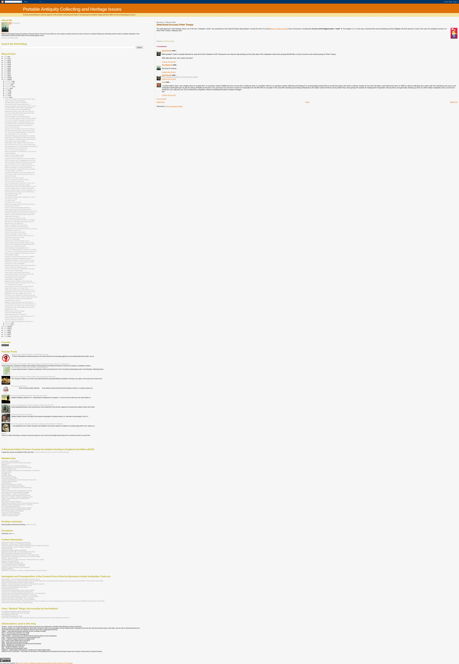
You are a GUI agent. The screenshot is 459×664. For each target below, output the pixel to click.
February (8, 323)
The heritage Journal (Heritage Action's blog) (16, 509)
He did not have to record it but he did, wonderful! (19, 286)
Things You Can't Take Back (11, 512)
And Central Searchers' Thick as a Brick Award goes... (20, 144)
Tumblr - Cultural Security (10, 515)
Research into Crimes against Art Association (16, 495)
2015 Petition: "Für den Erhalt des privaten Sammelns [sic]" (21, 579)
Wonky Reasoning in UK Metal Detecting (16, 227)
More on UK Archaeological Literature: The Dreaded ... (20, 219)
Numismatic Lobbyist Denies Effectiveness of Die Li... (20, 290)
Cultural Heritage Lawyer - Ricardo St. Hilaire (16, 547)
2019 (5, 70)
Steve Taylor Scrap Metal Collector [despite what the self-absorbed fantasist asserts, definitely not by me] (35, 617)
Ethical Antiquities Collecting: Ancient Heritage (16, 467)
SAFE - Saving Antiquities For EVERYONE (15, 498)
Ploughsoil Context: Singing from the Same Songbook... (21, 158)
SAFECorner (6, 500)
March (7, 97)
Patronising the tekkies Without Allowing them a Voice (20, 197)
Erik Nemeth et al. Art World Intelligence (14, 466)
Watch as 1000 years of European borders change (19, 242)
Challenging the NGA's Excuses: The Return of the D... (21, 291)
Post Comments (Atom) (174, 106)
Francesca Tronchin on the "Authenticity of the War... (20, 269)
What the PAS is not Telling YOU (14, 223)
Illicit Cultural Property (9, 476)
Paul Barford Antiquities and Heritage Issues (16, 611)
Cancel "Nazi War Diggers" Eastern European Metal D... (21, 118)
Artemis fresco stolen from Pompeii (15, 232)
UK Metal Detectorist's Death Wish (15, 277)
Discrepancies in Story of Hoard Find (15, 276)
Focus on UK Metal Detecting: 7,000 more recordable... (21, 249)
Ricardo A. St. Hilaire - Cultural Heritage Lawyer (17, 497)
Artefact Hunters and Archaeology (14, 311)
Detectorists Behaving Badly (13, 312)
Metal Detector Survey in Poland (14, 318)
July (6, 90)
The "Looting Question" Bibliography (13, 564)
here (13, 533)
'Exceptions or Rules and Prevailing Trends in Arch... (20, 307)
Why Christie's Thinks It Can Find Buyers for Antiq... (20, 262)
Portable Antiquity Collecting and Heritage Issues (72, 9)
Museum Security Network (10, 561)
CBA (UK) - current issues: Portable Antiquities (16, 544)
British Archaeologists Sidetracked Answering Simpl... (20, 204)
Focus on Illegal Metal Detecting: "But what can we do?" (29, 395)
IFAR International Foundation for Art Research (17, 553)
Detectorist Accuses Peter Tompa (14, 237)
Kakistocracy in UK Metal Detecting (15, 246)
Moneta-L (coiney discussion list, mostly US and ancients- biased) (23, 584)
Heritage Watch (7, 475)
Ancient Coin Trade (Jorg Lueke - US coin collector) (18, 599)
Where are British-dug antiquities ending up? (17, 207)
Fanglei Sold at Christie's (12, 216)
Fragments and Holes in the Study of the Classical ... (20, 111)
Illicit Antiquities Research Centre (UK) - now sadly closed (20, 555)
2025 (5, 58)
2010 (5, 332)
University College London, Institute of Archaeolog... (20, 188)
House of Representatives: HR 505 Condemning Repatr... (21, 297)
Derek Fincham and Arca (12, 127)
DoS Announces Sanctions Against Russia (17, 241)
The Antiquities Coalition (11, 255)
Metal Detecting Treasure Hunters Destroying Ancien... (20, 265)
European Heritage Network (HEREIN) (14, 550)
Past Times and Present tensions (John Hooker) (17, 602)
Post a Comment (161, 98)
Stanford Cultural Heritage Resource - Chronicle (17, 504)
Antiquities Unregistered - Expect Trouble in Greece (20, 260)
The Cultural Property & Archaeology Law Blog (17, 508)
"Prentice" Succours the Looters (14, 156)
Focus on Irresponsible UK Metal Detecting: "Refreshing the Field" (32, 405)
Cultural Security (7, 548)
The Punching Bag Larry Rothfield (13, 511)
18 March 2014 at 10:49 (169, 95)
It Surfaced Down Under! (9, 478)
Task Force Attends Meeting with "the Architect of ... (20, 321)
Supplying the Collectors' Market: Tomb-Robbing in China (30, 354)
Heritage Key (6, 473)
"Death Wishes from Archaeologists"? (15, 141)
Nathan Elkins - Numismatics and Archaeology (17, 487)
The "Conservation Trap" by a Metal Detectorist (18, 164)
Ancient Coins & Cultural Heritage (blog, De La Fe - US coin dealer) (23, 593)
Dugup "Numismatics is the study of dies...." (17, 288)
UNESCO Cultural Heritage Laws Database (16, 567)
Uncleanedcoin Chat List (10, 588)
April (6, 95)
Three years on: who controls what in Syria (17, 272)
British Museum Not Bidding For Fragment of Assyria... (20, 137)
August (7, 88)
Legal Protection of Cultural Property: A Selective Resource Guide (23, 559)
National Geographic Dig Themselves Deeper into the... (21, 106)
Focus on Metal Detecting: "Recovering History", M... (20, 316)
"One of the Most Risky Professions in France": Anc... (20, 183)
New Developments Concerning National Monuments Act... (22, 146)
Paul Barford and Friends (10, 614)
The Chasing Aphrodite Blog (11, 506)
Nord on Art (5, 489)
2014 (5, 79)
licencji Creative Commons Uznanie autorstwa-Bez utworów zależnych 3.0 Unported (45, 663)
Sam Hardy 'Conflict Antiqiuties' (12, 501)
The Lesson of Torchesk (19, 386)
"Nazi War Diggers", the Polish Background (17, 116)
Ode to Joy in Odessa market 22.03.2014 (17, 179)
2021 (5, 66)
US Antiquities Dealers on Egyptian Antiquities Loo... (19, 122)
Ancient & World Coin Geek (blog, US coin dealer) (18, 598)
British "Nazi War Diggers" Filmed (14, 155)
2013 (5, 327)
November (8, 83)
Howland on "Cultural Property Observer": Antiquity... (20, 256)
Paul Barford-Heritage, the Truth (12, 616)
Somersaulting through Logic (13, 193)
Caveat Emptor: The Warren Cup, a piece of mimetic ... (20, 305)
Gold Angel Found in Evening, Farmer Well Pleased (19, 192)
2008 (5, 336)
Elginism (4, 464)
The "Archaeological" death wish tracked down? (18, 125)
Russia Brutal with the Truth (13, 230)
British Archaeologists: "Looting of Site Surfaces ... (19, 167)
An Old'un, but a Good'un (12, 206)
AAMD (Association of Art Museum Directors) (16, 542)
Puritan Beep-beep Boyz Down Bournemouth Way (19, 274)
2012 (5, 328)
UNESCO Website (7, 569)
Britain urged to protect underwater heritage (17, 185)
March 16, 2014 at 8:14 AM (279, 29)
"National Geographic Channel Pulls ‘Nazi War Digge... (20, 99)
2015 (5, 77)
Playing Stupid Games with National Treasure (18, 258)
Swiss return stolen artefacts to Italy (15, 218)
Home (307, 102)
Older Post (453, 102)
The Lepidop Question (11, 195)
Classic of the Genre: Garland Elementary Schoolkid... (20, 169)
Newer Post (161, 102)
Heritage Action (6, 472)
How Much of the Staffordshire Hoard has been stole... (20, 295)
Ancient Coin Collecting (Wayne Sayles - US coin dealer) (20, 596)
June (6, 92)
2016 (5, 76)
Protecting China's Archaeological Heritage (15, 492)
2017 (5, 74)
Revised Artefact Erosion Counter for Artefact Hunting (52, 452)
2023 (5, 62)
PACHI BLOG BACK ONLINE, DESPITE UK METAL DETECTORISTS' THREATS (37, 424)
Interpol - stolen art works (10, 558)
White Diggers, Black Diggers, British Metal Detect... (20, 142)
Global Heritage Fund (9, 469)
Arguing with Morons (11, 309)
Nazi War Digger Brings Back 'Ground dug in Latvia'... (20, 130)
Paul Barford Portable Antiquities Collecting (16, 613)
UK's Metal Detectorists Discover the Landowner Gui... (20, 304)
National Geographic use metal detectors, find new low (20, 151)
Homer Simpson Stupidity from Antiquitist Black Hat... (20, 244)
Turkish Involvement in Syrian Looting (16, 234)
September (8, 86)
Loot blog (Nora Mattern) (9, 481)
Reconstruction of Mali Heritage (14, 270)
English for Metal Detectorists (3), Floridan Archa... (19, 302)
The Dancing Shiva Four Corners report (16, 148)
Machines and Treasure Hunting (14, 178)
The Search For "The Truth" (13, 202)
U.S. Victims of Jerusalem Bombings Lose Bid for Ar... (20, 132)
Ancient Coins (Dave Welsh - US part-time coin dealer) (19, 595)
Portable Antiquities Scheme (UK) (12, 562)
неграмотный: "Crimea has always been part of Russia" (21, 228)
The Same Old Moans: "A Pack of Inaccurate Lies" (19, 235)
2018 (5, 72)
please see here (31, 524)
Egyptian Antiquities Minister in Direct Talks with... (19, 281)
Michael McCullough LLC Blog (11, 484)
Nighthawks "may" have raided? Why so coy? (18, 293)
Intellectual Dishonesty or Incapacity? (15, 314)
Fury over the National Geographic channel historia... (20, 120)
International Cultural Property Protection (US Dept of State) (21, 556)
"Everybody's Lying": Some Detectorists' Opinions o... (20, 174)
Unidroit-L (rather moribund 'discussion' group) (17, 585)
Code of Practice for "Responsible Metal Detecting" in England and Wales (25, 545)
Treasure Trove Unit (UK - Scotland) (13, 566)
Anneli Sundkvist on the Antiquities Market (17, 248)
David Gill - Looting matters (10, 461)
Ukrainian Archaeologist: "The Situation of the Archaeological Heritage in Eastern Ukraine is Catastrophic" (36, 364)
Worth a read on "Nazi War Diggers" (15, 101)
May (6, 93)
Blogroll (4, 433)
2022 (5, 64)
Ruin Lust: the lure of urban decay (14, 181)
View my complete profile (10, 38)
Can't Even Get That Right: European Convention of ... (20, 128)
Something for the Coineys (12, 300)
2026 (5, 57)
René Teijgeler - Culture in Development (15, 494)
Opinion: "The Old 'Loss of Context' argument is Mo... (20, 165)
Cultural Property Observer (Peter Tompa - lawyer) (18, 582)
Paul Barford (167, 65)
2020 (5, 68)
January (7, 325)
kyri (163, 82)
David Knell (166, 51)
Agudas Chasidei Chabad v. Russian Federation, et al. (20, 190)
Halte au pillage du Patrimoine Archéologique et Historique (21, 470)
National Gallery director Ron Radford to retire (18, 209)
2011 (5, 330)
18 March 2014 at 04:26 (169, 72)
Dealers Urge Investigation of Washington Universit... (20, 253)
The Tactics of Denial (11, 199)
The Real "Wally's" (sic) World (13, 170)
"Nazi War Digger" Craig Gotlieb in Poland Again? (19, 107)
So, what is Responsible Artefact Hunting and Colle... (20, 113)
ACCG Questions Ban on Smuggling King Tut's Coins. (20, 160)
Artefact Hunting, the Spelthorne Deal (15, 267)
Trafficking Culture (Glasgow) (11, 514)
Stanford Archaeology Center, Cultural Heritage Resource (20, 503)
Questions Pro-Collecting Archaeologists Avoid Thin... (20, 221)
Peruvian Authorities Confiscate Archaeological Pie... (20, 123)
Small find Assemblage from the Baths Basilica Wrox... (20, 172)
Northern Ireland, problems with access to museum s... (21, 162)
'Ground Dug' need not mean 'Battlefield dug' (17, 109)
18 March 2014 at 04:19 (169, 62)
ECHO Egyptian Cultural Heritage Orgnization (16, 462)
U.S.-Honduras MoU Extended (13, 284)
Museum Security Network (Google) (13, 486)
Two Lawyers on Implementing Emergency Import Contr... (21, 251)
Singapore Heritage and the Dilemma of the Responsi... (20, 213)
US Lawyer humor (10, 200)
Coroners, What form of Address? (14, 319)
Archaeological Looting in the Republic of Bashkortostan (29, 367)
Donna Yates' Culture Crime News (15, 115)
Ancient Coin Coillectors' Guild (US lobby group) (17, 591)
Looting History (6, 483)
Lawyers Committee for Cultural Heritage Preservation (19, 480)
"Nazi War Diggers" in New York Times (16, 134)
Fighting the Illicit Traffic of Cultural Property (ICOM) (18, 552)
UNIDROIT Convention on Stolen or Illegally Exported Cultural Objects (24, 570)
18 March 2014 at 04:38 (169, 79)
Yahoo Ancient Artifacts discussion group (15, 587)
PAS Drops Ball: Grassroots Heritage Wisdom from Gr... (21, 186)
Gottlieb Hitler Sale (10, 153)
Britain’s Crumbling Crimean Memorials (16, 225)
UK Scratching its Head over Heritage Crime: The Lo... (20, 283)
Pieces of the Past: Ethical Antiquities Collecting (17, 490)
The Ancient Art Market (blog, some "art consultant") (18, 590)
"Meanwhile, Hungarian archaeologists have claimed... (20, 136)
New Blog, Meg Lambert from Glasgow (16, 102)
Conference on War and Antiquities (15, 263)
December (8, 81)
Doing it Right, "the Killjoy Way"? (14, 279)
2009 (5, 334)
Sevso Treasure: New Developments (15, 150)
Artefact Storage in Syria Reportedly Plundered (18, 298)
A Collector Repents (10, 176)
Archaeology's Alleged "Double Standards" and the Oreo (21, 211)
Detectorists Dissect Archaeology (22, 414)
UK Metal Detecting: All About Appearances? (17, 104)
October (7, 85)
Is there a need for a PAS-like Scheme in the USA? (19, 214)
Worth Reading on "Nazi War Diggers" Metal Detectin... (20, 139)
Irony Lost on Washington (12, 239)
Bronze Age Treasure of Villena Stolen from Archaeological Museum (33, 376)
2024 (5, 60)
